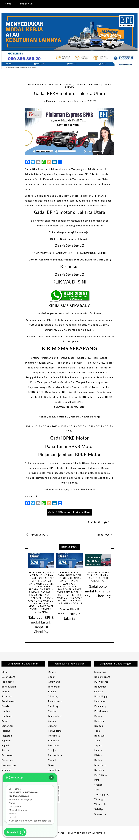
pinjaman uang (54, 101)
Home (8, 4)
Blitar (4, 672)
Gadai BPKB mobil (84, 489)
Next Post (103, 534)
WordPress (98, 833)
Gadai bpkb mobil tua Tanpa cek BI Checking (98, 591)
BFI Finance (35, 85)
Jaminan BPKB (41, 587)
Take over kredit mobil (41, 605)
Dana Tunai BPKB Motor (69, 447)
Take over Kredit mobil (41, 368)
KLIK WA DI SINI (69, 282)
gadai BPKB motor (59, 85)
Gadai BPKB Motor (68, 196)
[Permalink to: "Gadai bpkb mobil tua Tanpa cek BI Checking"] (98, 560)
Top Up (77, 604)
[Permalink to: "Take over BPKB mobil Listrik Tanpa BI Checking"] (41, 560)
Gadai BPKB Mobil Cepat (92, 358)
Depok (52, 672)
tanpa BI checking (87, 85)
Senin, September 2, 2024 (81, 101)
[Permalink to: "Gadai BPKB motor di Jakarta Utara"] (69, 131)
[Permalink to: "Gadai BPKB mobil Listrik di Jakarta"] (69, 560)
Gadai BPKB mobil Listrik (41, 582)
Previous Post (39, 534)
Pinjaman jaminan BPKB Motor (69, 455)
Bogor (51, 677)
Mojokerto (7, 682)
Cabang (37, 575)
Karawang (54, 682)
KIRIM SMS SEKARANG (69, 306)
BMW (50, 573)
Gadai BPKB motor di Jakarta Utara (46, 169)
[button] (51, 777)
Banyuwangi (8, 687)
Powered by (58, 793)
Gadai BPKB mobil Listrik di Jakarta (69, 614)
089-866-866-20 (69, 245)
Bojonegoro (8, 677)
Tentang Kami (25, 4)
